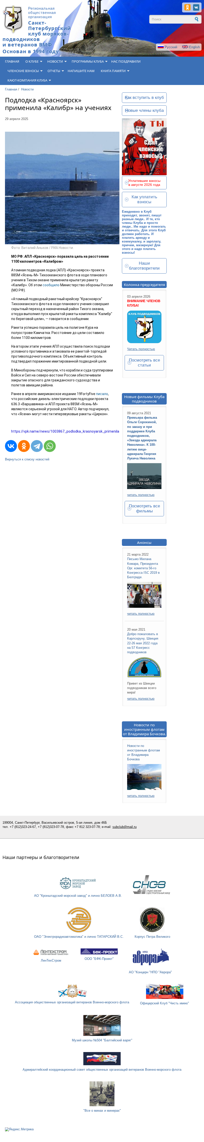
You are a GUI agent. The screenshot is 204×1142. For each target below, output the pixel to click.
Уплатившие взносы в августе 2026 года (144, 183)
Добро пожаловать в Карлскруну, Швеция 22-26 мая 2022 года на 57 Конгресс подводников (142, 643)
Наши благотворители (144, 266)
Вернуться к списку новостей (27, 459)
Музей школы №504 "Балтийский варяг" (102, 1040)
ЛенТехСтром (51, 960)
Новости (55, 61)
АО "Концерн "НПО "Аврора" (150, 972)
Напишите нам (81, 71)
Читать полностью (141, 349)
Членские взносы (23, 71)
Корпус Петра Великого (152, 936)
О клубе (32, 61)
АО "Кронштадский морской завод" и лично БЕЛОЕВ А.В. (78, 895)
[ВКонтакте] (11, 446)
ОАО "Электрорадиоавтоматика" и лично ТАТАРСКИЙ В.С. (79, 936)
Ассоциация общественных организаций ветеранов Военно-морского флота (72, 1002)
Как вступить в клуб (144, 97)
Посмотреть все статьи (144, 362)
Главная (12, 61)
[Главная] (12, 33)
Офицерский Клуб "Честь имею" (164, 1003)
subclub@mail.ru (124, 827)
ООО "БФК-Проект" (99, 959)
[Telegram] (37, 446)
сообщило (51, 285)
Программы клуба (88, 61)
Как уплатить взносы (144, 199)
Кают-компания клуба (27, 80)
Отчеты (54, 71)
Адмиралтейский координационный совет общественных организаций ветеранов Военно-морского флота (102, 1069)
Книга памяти (113, 71)
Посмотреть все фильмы (144, 508)
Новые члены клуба (144, 110)
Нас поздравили (126, 61)
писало (102, 394)
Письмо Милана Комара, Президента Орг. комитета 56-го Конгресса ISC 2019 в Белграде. (143, 568)
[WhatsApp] (50, 446)
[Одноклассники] (24, 446)
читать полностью (140, 495)
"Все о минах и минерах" (102, 1110)
